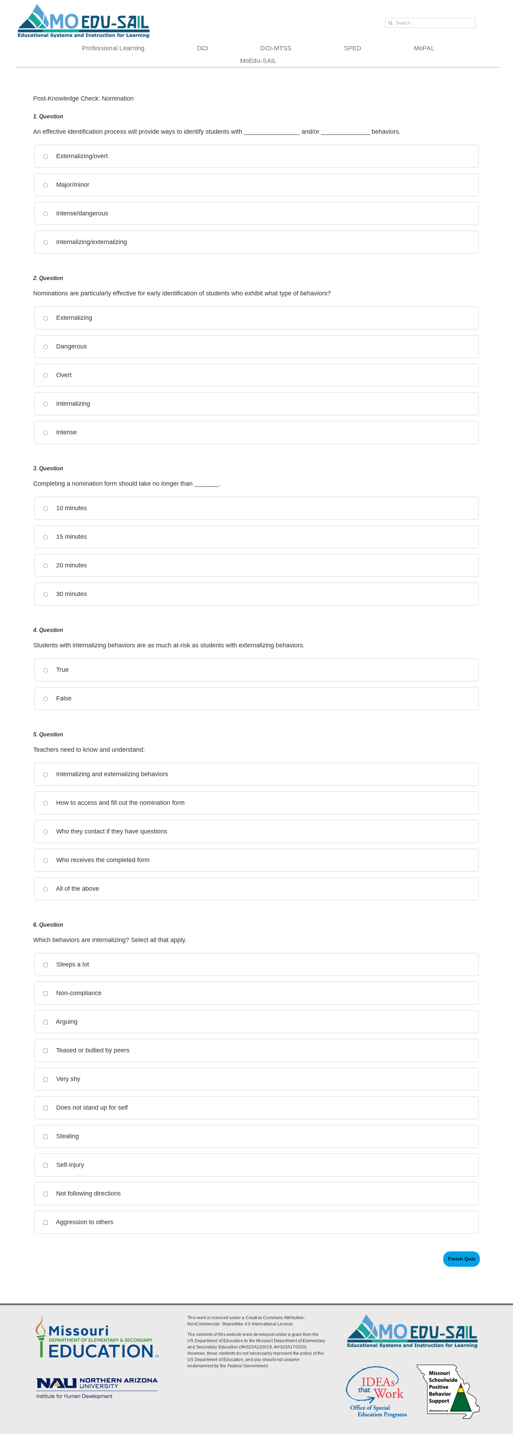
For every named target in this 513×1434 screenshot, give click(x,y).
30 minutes (70, 593)
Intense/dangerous (81, 213)
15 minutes (70, 536)
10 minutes (70, 508)
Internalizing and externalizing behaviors (111, 774)
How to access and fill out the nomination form (119, 802)
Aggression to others (83, 1222)
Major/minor (71, 184)
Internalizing (72, 403)
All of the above (76, 888)
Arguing (65, 1021)
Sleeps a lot (71, 964)
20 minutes (70, 565)
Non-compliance (78, 993)
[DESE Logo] (97, 1313)
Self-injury (69, 1164)
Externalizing (73, 317)
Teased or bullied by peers (91, 1050)
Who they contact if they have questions (110, 831)
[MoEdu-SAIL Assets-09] (97, 1375)
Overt (63, 375)
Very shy (67, 1078)
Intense (65, 432)
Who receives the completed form (102, 859)
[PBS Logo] (448, 1365)
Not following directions (87, 1193)
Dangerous (70, 346)
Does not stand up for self (91, 1107)
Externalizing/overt (81, 156)
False (63, 698)
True (61, 669)
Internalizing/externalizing (90, 241)
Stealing (66, 1136)
